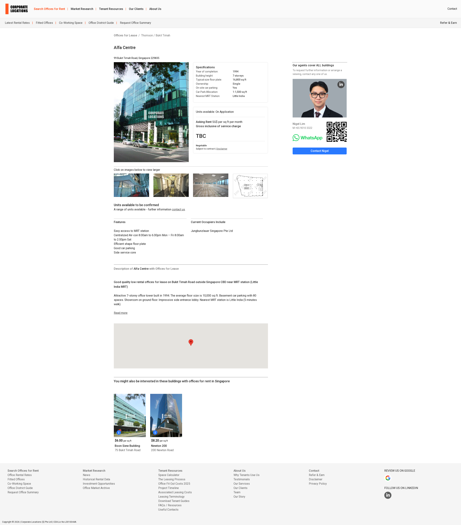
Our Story (239, 496)
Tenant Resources (112, 9)
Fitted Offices (44, 23)
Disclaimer (221, 149)
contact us (178, 209)
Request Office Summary (135, 23)
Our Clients (137, 9)
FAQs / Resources (170, 505)
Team (237, 492)
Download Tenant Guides (173, 501)
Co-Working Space (70, 23)
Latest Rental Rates (17, 23)
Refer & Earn (317, 475)
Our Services (242, 483)
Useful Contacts (168, 509)
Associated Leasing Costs (175, 492)
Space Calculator (168, 475)
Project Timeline (168, 488)
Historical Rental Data (96, 479)
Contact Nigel (320, 151)
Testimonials (242, 479)
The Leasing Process (171, 479)
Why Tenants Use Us (246, 475)
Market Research (83, 9)
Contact (452, 8)
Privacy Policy (318, 483)
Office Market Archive (96, 488)
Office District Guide (101, 23)
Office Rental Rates (20, 475)
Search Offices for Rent (51, 9)
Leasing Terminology (171, 496)
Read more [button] (120, 313)
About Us (155, 9)
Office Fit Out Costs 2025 (174, 483)
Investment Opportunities (99, 483)
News (86, 475)
